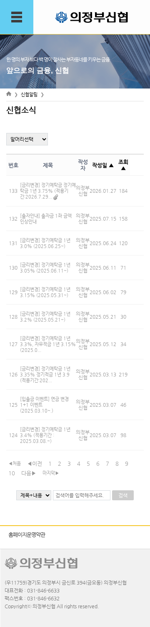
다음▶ (28, 473)
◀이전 (34, 463)
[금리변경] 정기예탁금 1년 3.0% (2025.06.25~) (45, 243)
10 (11, 473)
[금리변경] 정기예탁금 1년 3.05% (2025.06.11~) (45, 267)
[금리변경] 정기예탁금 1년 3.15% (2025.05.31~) (45, 292)
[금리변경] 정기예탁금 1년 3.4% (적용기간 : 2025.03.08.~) (45, 435)
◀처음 (14, 463)
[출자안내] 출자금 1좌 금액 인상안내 (46, 218)
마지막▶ (50, 473)
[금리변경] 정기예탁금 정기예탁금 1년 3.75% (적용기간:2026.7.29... (48, 190)
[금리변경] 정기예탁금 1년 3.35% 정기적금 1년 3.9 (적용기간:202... (45, 374)
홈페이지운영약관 (26, 534)
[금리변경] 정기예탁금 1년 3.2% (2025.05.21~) (45, 316)
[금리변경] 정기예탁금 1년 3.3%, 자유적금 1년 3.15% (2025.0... (48, 344)
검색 (123, 495)
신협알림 (29, 94)
